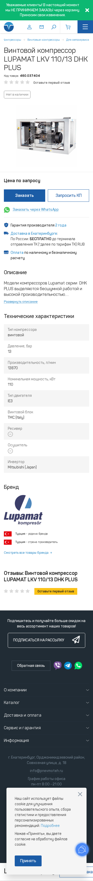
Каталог (12, 702)
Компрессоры (12, 39)
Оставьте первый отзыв (51, 83)
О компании (15, 689)
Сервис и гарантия (22, 727)
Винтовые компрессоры (43, 39)
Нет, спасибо (80, 794)
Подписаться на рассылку (38, 640)
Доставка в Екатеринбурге (34, 233)
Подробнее (50, 826)
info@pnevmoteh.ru (46, 771)
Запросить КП (69, 195)
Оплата (17, 252)
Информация (16, 740)
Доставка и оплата (22, 715)
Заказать (24, 195)
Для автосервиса (77, 39)
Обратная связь (31, 666)
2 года (60, 225)
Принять (28, 860)
